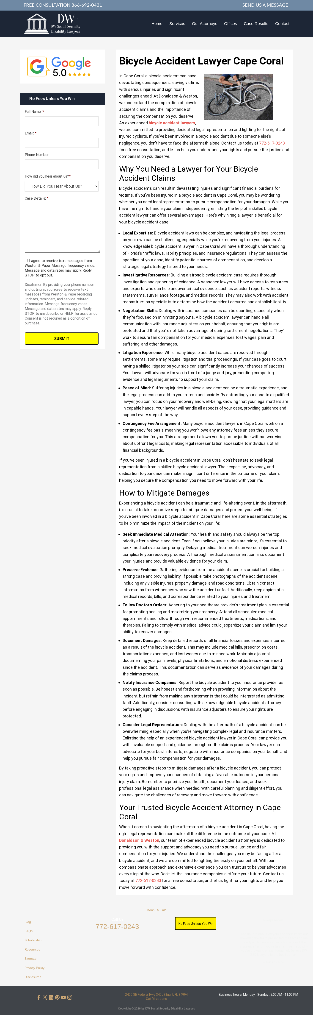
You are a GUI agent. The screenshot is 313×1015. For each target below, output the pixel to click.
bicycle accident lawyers (172, 122)
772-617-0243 (117, 926)
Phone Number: (37, 155)
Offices (230, 23)
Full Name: (34, 111)
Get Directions (156, 999)
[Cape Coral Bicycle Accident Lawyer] (52, 24)
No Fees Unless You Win (195, 924)
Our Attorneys (204, 23)
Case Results (256, 23)
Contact (282, 23)
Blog (28, 922)
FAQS (29, 931)
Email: (30, 133)
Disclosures (33, 977)
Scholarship (33, 940)
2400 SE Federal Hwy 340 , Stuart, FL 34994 (156, 994)
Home (156, 23)
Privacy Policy (34, 968)
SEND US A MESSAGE (265, 5)
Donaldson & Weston (139, 840)
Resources (32, 949)
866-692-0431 (86, 5)
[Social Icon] (38, 997)
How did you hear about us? (48, 176)
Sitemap (30, 958)
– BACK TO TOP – (156, 910)
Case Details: (36, 198)
